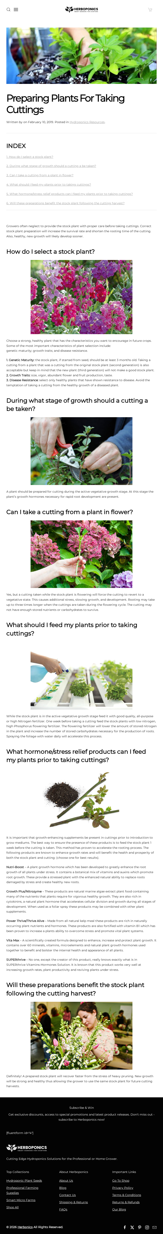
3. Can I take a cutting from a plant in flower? (39, 175)
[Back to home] (81, 9)
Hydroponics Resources (87, 122)
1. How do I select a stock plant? (29, 157)
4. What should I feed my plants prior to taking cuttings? (48, 184)
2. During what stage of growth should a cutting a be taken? (51, 166)
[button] (8, 9)
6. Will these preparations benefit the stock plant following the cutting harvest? (65, 203)
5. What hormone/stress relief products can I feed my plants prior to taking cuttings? (69, 194)
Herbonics (25, 1227)
